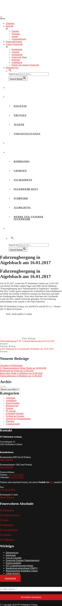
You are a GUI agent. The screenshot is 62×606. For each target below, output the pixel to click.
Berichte (14, 97)
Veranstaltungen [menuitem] (19, 39)
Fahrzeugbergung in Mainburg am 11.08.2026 (21, 376)
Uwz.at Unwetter (13, 558)
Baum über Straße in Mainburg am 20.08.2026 (21, 373)
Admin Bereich (13, 573)
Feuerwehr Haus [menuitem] (19, 57)
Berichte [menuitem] (9, 27)
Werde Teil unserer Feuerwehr (28, 218)
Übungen (20, 115)
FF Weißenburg (7, 539)
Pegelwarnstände (13, 563)
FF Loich (4, 520)
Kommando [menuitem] (17, 49)
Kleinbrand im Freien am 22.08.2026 (17, 370)
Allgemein (10, 398)
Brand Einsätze (13, 403)
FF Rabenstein (6, 525)
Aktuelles (16, 87)
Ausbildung (22, 207)
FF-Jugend (11, 411)
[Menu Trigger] (1, 16)
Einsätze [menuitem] (15, 31)
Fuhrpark (21, 198)
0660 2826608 (6, 467)
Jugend (19, 124)
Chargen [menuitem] (15, 52)
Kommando (22, 161)
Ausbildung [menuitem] (17, 62)
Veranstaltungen (27, 134)
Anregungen (10, 578)
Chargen (20, 170)
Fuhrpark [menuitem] (16, 60)
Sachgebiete (23, 180)
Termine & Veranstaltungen (18, 418)
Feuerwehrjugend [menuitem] (14, 41)
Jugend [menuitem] (15, 36)
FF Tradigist (5, 534)
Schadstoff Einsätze (15, 413)
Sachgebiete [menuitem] (17, 54)
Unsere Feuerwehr (22, 152)
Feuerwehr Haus (26, 189)
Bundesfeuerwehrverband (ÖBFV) (22, 568)
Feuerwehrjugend (21, 143)
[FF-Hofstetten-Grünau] (21, 13)
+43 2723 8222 (17, 477)
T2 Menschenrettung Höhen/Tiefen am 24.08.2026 (23, 368)
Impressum (11, 555)
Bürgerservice (19, 228)
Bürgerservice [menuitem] (12, 67)
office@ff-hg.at (7, 497)
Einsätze (20, 106)
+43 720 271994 (7, 489)
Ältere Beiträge (27, 339)
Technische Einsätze (15, 416)
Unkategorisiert (13, 424)
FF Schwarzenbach (9, 530)
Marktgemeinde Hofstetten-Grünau (22, 571)
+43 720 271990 (15, 474)
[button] (10, 71)
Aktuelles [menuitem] (10, 23)
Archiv (3, 386)
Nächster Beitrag (27, 347)
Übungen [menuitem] (16, 34)
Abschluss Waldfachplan (11, 365)
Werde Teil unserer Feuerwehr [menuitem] (25, 65)
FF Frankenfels (7, 510)
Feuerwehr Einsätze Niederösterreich (22, 560)
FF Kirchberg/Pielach (10, 515)
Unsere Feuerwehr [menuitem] (14, 45)
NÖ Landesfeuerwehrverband (19, 565)
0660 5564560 (6, 460)
